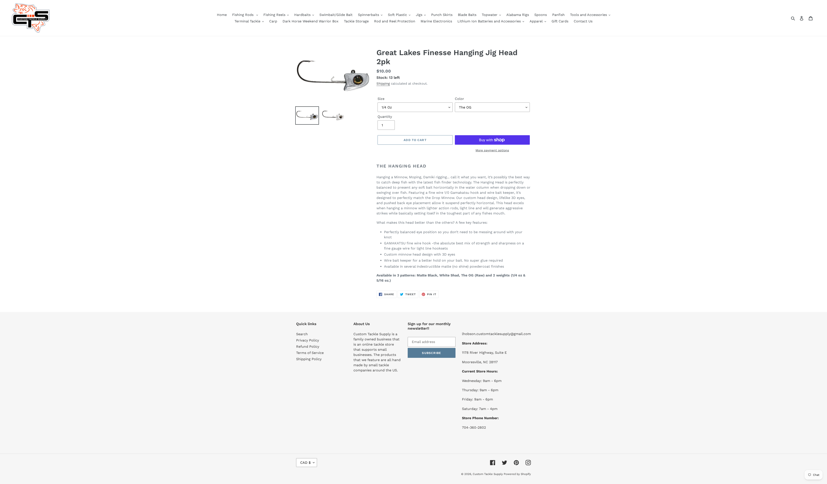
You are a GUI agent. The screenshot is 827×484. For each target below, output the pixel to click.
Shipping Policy (309, 359)
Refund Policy (307, 346)
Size (381, 99)
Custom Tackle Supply (488, 474)
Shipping (383, 83)
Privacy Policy (307, 340)
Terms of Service (310, 353)
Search (302, 334)
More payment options (492, 150)
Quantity (385, 117)
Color (459, 99)
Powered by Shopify (517, 474)
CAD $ (305, 463)
